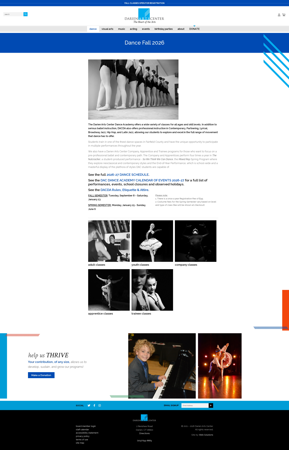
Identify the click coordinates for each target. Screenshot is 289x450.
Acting (133, 29)
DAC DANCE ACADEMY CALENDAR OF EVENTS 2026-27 (142, 180)
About (181, 29)
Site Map (80, 443)
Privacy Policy (82, 436)
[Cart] (284, 15)
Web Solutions (206, 435)
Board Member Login (86, 426)
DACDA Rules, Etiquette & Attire (124, 190)
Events (146, 29)
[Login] (279, 15)
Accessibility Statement (87, 433)
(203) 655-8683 (144, 440)
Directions (144, 433)
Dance (93, 29)
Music (121, 29)
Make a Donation (41, 375)
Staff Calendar (82, 429)
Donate (194, 29)
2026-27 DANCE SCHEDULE (128, 175)
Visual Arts (107, 29)
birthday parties (164, 29)
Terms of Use (82, 439)
